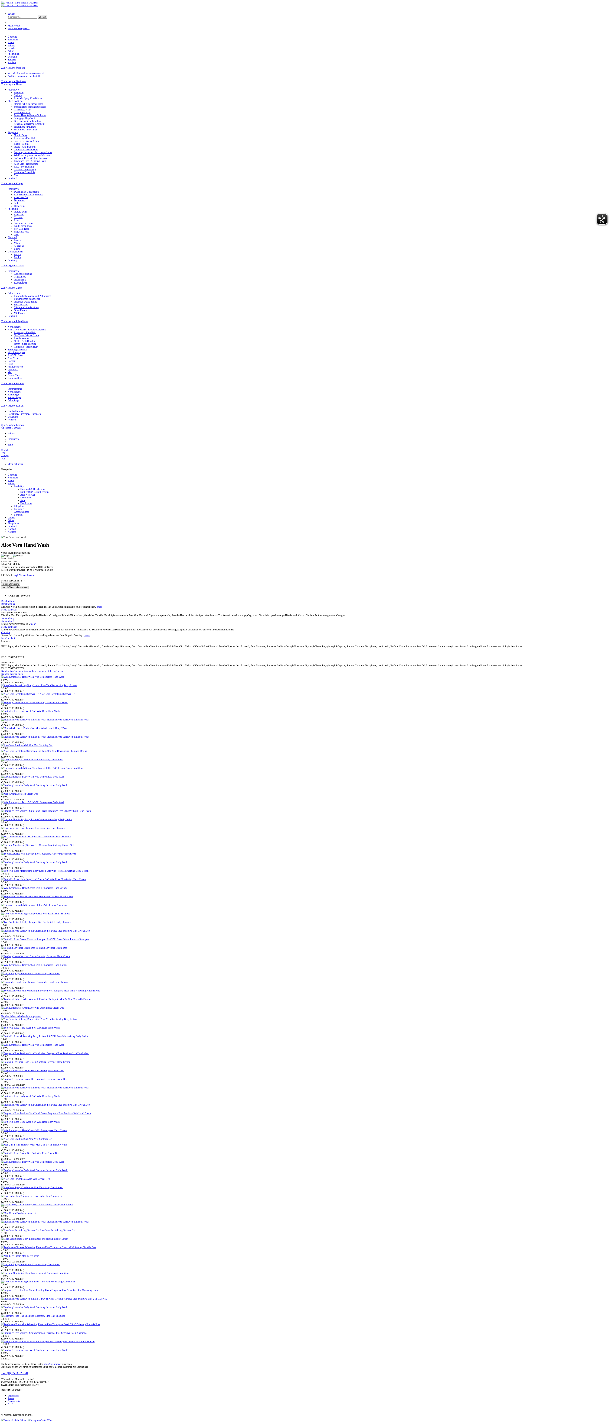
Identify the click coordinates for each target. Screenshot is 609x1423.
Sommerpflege (15, 378)
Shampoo (18, 92)
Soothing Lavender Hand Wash (52, 702)
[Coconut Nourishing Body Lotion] (19, 819)
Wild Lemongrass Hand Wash (49, 676)
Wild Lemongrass (23, 226)
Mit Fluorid (19, 313)
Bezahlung (13, 416)
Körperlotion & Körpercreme (28, 194)
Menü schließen (15, 464)
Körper (11, 483)
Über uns (12, 474)
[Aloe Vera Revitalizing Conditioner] (20, 1281)
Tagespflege (20, 276)
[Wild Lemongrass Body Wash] (17, 776)
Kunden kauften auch (12, 671)
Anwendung (7, 618)
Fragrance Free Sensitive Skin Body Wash (68, 736)
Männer (18, 243)
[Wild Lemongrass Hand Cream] (18, 888)
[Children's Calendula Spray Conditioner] (22, 768)
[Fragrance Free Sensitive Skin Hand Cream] (24, 811)
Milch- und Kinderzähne (26, 307)
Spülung (18, 95)
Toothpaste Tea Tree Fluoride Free (56, 896)
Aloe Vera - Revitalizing (26, 163)
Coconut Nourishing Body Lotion (55, 819)
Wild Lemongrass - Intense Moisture (32, 155)
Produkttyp (13, 89)
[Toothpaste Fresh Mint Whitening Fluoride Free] (26, 990)
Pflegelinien (14, 523)
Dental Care (14, 375)
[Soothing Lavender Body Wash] (18, 785)
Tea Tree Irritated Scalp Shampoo (54, 836)
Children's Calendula (24, 172)
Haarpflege (13, 394)
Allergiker (19, 246)
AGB (10, 1404)
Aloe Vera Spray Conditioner (48, 759)
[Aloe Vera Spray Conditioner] (17, 759)
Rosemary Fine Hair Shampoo (50, 828)
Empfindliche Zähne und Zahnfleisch (32, 296)
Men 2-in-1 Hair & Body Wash (51, 728)
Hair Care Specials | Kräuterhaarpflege (27, 329)
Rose (16, 220)
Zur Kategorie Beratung (13, 383)
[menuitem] (308, 11)
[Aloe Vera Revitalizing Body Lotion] (21, 685)
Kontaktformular (16, 411)
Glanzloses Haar (22, 109)
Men (16, 175)
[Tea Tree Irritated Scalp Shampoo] (19, 836)
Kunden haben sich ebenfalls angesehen (43, 671)
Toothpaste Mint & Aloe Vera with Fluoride (70, 999)
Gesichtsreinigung (23, 273)
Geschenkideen (15, 251)
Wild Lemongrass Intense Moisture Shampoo (72, 1341)
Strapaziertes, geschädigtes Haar (30, 106)
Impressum (13, 1395)
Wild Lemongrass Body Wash (49, 776)
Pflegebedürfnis (15, 101)
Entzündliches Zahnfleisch (27, 298)
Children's (13, 369)
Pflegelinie (13, 132)
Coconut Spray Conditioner (46, 973)
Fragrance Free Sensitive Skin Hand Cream (69, 811)
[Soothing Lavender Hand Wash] (18, 702)
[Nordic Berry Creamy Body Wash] (20, 1204)
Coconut (18, 217)
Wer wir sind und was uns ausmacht (26, 73)
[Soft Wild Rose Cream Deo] (16, 1153)
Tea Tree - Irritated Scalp (26, 141)
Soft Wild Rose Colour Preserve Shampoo (68, 939)
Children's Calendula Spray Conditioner (64, 768)
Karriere (12, 531)
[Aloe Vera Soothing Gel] (14, 745)
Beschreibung (8, 601)
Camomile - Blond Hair (26, 149)
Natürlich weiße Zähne (25, 301)
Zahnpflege (13, 400)
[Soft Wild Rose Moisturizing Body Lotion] (23, 870)
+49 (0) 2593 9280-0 (14, 1373)
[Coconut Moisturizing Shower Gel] (20, 845)
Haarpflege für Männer (25, 129)
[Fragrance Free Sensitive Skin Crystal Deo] (24, 930)
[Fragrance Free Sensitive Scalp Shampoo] (23, 1333)
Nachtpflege (20, 279)
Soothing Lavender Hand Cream (53, 956)
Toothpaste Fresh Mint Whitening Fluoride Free (76, 990)
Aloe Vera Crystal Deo (38, 1179)
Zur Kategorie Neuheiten (13, 81)
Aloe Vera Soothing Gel (40, 745)
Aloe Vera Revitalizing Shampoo (53, 913)
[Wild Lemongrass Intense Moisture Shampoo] (25, 1341)
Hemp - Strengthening (25, 343)
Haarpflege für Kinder (25, 126)
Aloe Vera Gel (21, 197)
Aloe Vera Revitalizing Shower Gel (57, 694)
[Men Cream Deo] (11, 793)
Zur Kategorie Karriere (12, 425)
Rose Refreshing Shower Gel (48, 1196)
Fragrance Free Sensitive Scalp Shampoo (66, 1333)
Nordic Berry (20, 135)
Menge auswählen (10, 580)
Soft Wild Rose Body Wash (46, 1096)
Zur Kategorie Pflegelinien (14, 321)
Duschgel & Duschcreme (26, 191)
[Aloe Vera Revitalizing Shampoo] (19, 913)
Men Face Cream (30, 1256)
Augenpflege (20, 282)
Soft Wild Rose (21, 228)
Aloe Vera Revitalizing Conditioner (57, 1281)
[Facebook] (14, 1420)
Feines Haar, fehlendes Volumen (30, 115)
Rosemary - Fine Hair (25, 138)
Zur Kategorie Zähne (11, 287)
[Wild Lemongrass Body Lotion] (18, 965)
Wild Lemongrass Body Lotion (51, 965)
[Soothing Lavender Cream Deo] (18, 947)
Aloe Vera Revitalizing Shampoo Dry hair (67, 751)
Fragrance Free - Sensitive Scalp (30, 161)
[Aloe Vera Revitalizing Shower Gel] (20, 694)
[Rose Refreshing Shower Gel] (17, 1196)
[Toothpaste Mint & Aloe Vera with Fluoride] (24, 999)
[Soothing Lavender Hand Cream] (19, 956)
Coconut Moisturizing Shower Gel (56, 845)
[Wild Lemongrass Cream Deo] (17, 1007)
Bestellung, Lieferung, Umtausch (24, 414)
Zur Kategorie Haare (11, 84)
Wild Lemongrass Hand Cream (51, 888)
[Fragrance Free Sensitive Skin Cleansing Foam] (26, 1290)
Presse (11, 1398)
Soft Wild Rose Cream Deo (45, 1153)
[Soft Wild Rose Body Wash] (16, 1096)
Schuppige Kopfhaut (24, 118)
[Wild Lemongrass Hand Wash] (17, 676)
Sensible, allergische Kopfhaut (29, 124)
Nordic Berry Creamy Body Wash (56, 1204)
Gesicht (11, 517)
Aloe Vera (19, 214)
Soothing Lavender (23, 223)
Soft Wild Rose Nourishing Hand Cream (65, 879)
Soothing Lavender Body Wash (52, 785)
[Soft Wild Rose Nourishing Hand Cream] (23, 879)
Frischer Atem (21, 304)
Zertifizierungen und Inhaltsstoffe (24, 76)
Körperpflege (14, 397)
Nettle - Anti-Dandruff (25, 146)
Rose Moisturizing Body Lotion (52, 1238)
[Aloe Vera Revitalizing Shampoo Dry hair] (23, 751)
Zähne (11, 520)
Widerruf (12, 419)
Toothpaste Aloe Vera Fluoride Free (58, 853)
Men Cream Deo (29, 793)
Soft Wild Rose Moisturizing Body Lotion (67, 870)
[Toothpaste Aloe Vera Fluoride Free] (20, 853)
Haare (11, 480)
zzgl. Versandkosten (24, 575)
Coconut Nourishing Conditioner (53, 1273)
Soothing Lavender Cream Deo (51, 947)
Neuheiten (13, 477)
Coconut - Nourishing (25, 169)
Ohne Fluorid (20, 310)
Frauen (17, 240)
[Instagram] (40, 1420)
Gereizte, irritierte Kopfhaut (28, 121)
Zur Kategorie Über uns (13, 67)
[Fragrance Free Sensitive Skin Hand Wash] (24, 719)
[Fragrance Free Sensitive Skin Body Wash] (24, 736)
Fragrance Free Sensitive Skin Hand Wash (68, 719)
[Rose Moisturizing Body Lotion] (18, 1238)
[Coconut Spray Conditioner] (16, 973)
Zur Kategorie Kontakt (12, 405)
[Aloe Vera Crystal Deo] (14, 1179)
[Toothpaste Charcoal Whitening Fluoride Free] (25, 1247)
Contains (5, 632)
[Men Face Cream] (11, 1256)
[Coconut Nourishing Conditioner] (19, 1273)
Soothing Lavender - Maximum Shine (33, 152)
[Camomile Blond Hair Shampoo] (19, 982)
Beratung (12, 178)
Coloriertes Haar (22, 112)
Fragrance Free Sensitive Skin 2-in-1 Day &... (85, 1298)
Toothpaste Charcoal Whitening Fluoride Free (73, 1247)
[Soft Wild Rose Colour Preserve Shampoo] (24, 939)
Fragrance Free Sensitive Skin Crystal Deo (68, 930)
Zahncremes (14, 293)
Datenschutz (14, 1401)
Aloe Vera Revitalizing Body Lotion (59, 685)
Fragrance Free (21, 231)
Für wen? (12, 237)
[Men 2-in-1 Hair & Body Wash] (18, 728)
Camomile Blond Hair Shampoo (53, 982)
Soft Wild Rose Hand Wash (46, 711)
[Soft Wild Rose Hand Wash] (16, 711)
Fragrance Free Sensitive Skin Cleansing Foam (74, 1290)
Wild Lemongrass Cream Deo (49, 1007)
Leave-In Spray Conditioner (28, 98)
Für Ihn (17, 257)
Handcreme (20, 206)
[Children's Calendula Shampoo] (18, 905)
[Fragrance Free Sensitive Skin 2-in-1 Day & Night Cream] (31, 1298)
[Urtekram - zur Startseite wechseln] (19, 2)
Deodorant (19, 200)
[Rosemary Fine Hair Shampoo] (18, 828)
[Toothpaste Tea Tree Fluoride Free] (20, 896)
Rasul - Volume (21, 143)
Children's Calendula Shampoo (51, 905)
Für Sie (17, 254)
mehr (99, 606)
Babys (17, 248)
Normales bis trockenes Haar (28, 104)
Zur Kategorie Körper (12, 183)
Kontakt (12, 529)
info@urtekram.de (52, 1364)
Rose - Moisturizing (24, 166)
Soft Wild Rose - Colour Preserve (30, 158)
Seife (16, 203)
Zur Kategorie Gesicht (12, 265)
